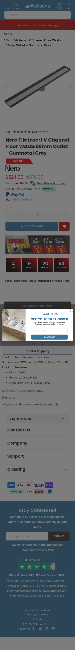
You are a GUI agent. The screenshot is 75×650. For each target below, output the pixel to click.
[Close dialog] (70, 311)
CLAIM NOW (49, 337)
